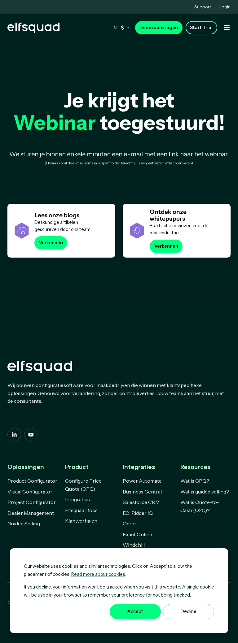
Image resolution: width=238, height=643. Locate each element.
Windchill (134, 545)
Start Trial (201, 27)
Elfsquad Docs (81, 510)
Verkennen (51, 242)
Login (225, 7)
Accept (135, 611)
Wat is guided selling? (204, 492)
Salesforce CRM (141, 502)
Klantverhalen (81, 521)
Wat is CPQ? (194, 481)
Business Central (142, 492)
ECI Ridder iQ (138, 513)
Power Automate (142, 481)
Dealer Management (30, 513)
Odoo (129, 523)
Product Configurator (32, 481)
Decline (188, 611)
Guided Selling (23, 523)
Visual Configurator (29, 492)
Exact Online (137, 534)
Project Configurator (31, 502)
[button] (227, 27)
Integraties (77, 499)
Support (202, 7)
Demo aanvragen (158, 27)
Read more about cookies (98, 574)
